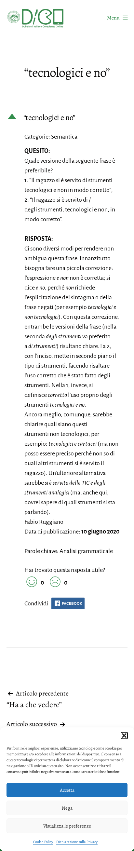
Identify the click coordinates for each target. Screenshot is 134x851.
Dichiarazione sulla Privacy (77, 842)
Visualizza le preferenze (67, 826)
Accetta (67, 790)
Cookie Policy (43, 842)
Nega (67, 808)
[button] (124, 735)
